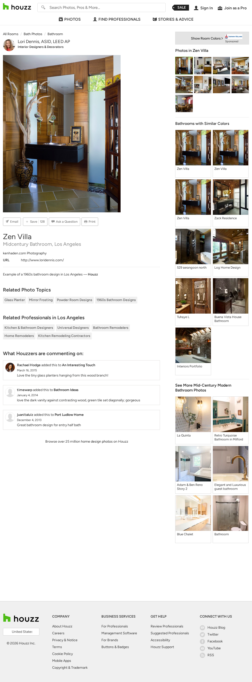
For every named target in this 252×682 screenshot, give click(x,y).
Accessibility (160, 640)
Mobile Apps (61, 661)
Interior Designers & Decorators (40, 47)
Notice (72, 640)
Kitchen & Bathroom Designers (28, 328)
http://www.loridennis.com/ (42, 260)
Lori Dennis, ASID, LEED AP (44, 41)
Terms (57, 647)
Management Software (119, 633)
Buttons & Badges (115, 647)
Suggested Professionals (170, 633)
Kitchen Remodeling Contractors (64, 336)
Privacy (57, 640)
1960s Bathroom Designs (116, 300)
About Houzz (62, 626)
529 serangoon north (191, 267)
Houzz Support (162, 647)
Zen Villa (200, 50)
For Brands (109, 640)
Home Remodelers (19, 336)
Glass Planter (14, 300)
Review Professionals (167, 626)
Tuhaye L (183, 317)
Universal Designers (73, 328)
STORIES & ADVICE (175, 19)
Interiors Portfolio (189, 366)
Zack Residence (225, 218)
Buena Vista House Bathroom (227, 319)
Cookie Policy (62, 654)
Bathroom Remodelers (110, 328)
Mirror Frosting (41, 300)
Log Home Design (227, 267)
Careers (58, 633)
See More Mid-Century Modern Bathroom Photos (203, 387)
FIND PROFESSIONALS (119, 19)
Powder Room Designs (74, 300)
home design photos (97, 441)
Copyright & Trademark (70, 668)
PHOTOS (72, 19)
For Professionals (114, 626)
